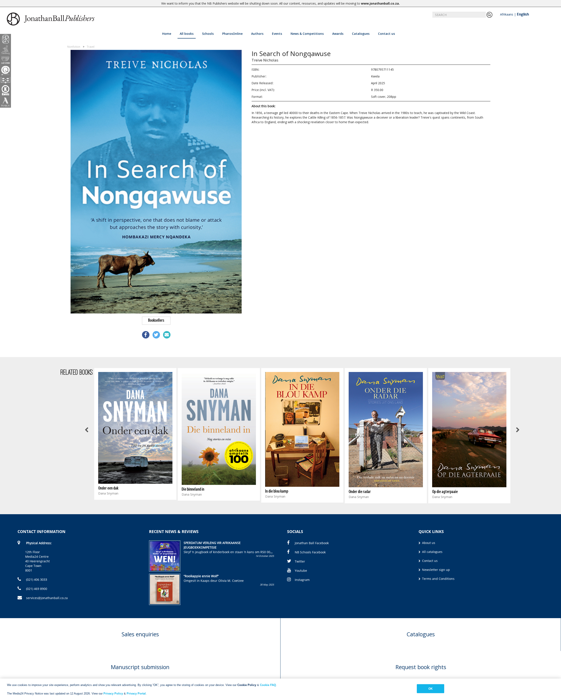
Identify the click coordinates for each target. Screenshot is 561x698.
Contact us (386, 34)
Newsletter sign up (435, 570)
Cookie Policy (246, 685)
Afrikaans (506, 14)
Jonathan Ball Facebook (312, 543)
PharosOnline (232, 34)
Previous (87, 430)
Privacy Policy (113, 693)
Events (277, 34)
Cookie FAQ (268, 685)
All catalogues (431, 552)
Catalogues (360, 34)
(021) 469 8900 (36, 589)
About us (428, 543)
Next (517, 430)
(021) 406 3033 (36, 579)
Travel (90, 47)
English (523, 14)
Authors (257, 34)
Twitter (300, 561)
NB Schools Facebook (310, 552)
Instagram (302, 580)
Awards (337, 34)
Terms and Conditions (437, 579)
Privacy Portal (136, 693)
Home (166, 34)
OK (430, 688)
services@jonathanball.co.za (47, 598)
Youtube (301, 570)
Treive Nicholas (265, 60)
